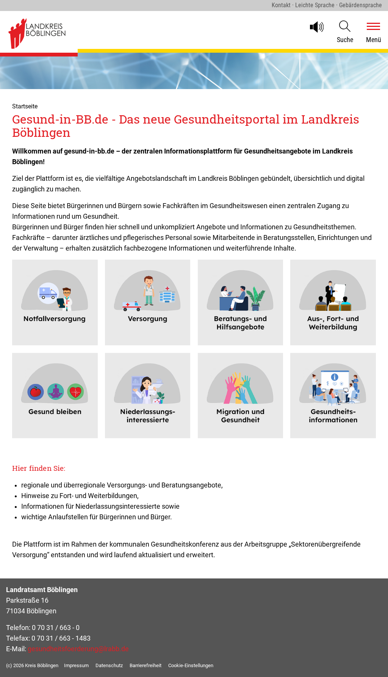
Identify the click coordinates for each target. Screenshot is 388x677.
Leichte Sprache (315, 5)
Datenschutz (109, 665)
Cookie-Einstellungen (190, 665)
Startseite (25, 106)
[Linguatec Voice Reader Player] (320, 27)
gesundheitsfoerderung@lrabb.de (78, 649)
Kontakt (281, 5)
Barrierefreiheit (145, 665)
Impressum (76, 665)
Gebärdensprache (360, 5)
